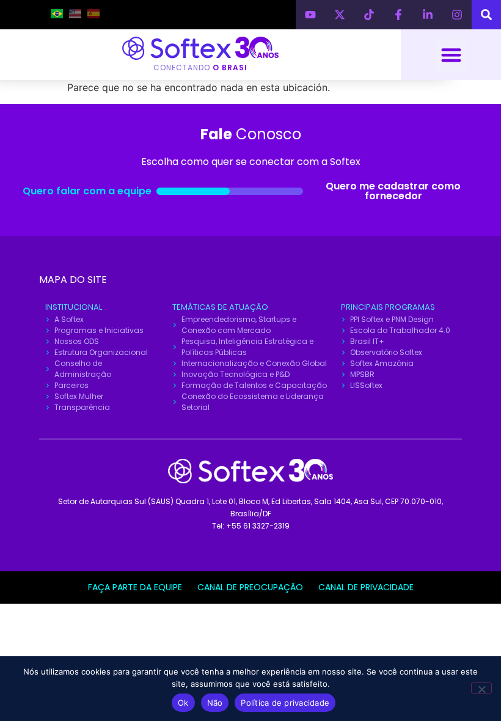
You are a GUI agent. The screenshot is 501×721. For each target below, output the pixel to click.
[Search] (486, 14)
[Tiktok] (369, 14)
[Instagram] (457, 14)
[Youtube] (310, 14)
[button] (451, 54)
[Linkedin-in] (427, 14)
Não (215, 703)
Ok (183, 703)
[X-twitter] (339, 14)
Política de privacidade (285, 703)
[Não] (481, 688)
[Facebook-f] (398, 14)
